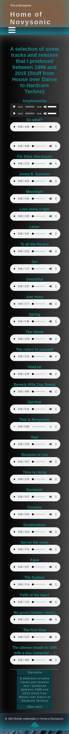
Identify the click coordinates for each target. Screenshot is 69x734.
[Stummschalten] (45, 106)
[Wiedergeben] (14, 106)
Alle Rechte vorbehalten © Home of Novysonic (35, 719)
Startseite (35, 672)
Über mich (35, 706)
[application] (34, 106)
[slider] (52, 106)
